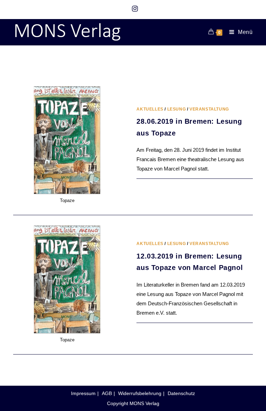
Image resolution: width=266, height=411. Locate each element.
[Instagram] (133, 8)
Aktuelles (149, 109)
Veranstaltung (209, 109)
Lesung (176, 109)
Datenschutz (181, 393)
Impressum (83, 393)
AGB (107, 393)
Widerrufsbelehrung (139, 393)
